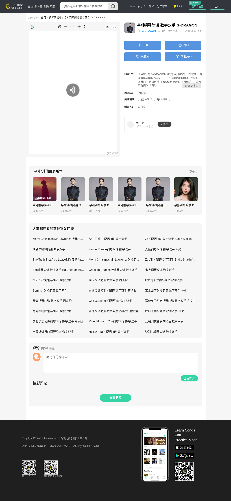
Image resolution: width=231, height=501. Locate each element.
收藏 (144, 56)
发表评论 (189, 378)
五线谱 (164, 99)
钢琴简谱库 (55, 17)
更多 (192, 171)
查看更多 (115, 397)
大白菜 (141, 107)
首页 (43, 17)
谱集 (132, 6)
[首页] (15, 6)
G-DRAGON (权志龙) (152, 31)
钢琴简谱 (49, 6)
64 (148, 56)
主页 (30, 6)
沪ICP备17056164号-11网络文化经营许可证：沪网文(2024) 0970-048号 (60, 446)
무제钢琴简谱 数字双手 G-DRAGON (84, 17)
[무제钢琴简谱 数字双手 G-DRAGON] (44, 189)
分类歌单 (162, 6)
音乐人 (142, 6)
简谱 (147, 99)
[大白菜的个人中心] (130, 124)
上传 (217, 6)
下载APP (176, 6)
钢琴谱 (38, 6)
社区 (151, 6)
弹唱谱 (142, 93)
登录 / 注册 (197, 6)
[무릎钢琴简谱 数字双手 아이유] (186, 189)
